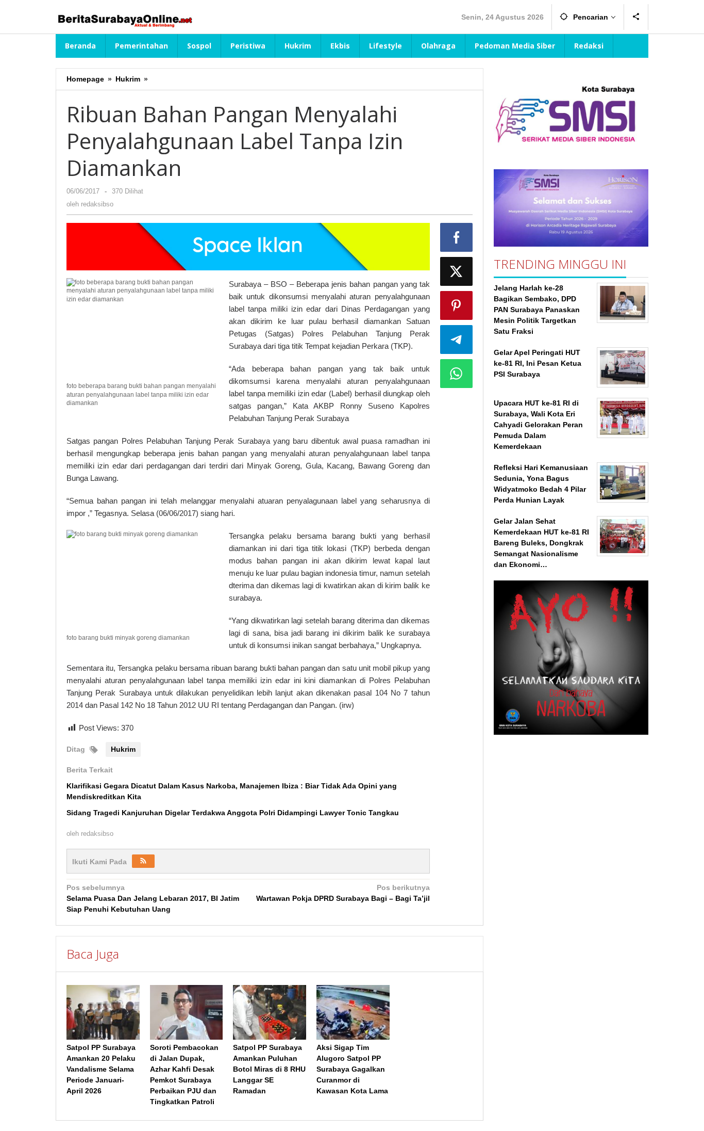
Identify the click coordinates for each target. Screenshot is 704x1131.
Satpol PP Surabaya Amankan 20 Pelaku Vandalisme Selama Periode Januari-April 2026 (101, 1069)
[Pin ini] (456, 305)
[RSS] (143, 861)
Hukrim (123, 749)
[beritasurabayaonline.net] (124, 19)
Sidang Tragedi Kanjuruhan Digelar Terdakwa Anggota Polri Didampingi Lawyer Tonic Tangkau (232, 813)
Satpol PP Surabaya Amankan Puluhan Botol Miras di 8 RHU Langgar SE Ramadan (269, 1069)
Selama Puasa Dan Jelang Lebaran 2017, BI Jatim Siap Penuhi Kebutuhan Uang (152, 898)
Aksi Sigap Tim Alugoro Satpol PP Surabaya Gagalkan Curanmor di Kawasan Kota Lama (352, 1069)
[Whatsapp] (456, 373)
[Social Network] (636, 17)
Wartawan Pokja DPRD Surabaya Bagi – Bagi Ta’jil (342, 892)
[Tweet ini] (456, 271)
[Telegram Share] (456, 339)
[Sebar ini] (456, 237)
